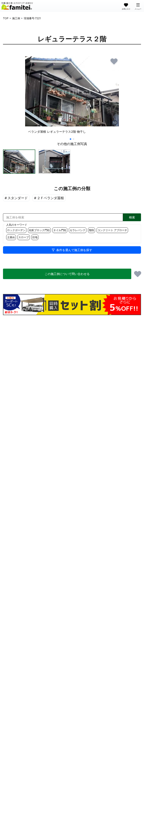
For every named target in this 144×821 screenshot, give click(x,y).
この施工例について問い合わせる (67, 274)
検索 (132, 217)
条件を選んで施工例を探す (74, 250)
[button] (19, 162)
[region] (72, 96)
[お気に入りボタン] (114, 61)
